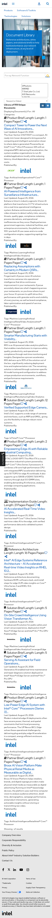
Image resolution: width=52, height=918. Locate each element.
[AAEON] (35, 97)
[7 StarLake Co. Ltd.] (35, 91)
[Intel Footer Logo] (7, 913)
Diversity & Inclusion (11, 845)
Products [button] (8, 10)
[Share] (25, 121)
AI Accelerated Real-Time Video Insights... (24, 510)
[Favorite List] (22, 121)
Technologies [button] (10, 16)
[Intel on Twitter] (9, 870)
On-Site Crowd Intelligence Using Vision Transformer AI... (25, 616)
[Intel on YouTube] (21, 870)
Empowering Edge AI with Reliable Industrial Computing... (26, 450)
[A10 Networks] (35, 94)
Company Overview (11, 835)
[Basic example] (42, 105)
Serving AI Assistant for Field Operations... (22, 661)
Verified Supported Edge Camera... (26, 407)
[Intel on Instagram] (28, 870)
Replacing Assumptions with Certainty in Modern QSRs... (22, 268)
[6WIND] (35, 88)
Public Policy (8, 850)
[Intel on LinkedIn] (14, 870)
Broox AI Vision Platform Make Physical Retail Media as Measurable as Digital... (23, 768)
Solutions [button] (26, 16)
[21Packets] (35, 85)
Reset (47, 77)
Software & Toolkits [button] (26, 10)
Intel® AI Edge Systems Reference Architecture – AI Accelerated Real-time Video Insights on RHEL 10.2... (25, 565)
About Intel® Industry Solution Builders (20, 855)
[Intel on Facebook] (3, 870)
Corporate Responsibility (14, 840)
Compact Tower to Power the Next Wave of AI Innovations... (25, 126)
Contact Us (7, 860)
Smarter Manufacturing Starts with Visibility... (25, 337)
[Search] (47, 75)
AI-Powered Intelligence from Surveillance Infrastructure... (22, 192)
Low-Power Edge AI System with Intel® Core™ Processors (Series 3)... (24, 708)
